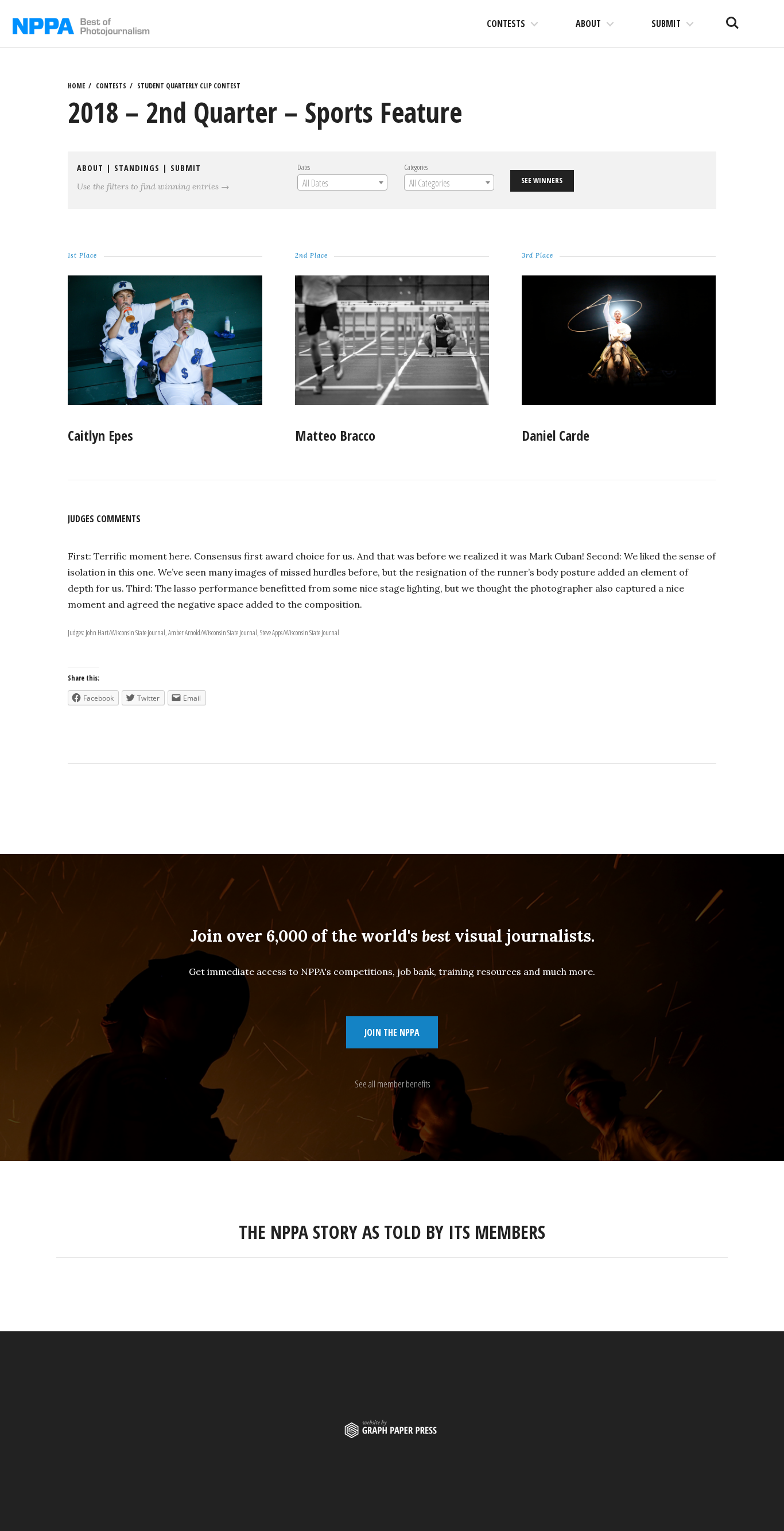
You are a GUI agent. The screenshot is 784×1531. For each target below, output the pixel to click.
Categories (416, 167)
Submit (666, 23)
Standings (137, 167)
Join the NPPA (392, 1032)
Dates (303, 167)
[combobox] (342, 182)
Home (76, 86)
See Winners (541, 180)
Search (732, 18)
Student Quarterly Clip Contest (188, 86)
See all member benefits (392, 1084)
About (588, 23)
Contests (506, 23)
